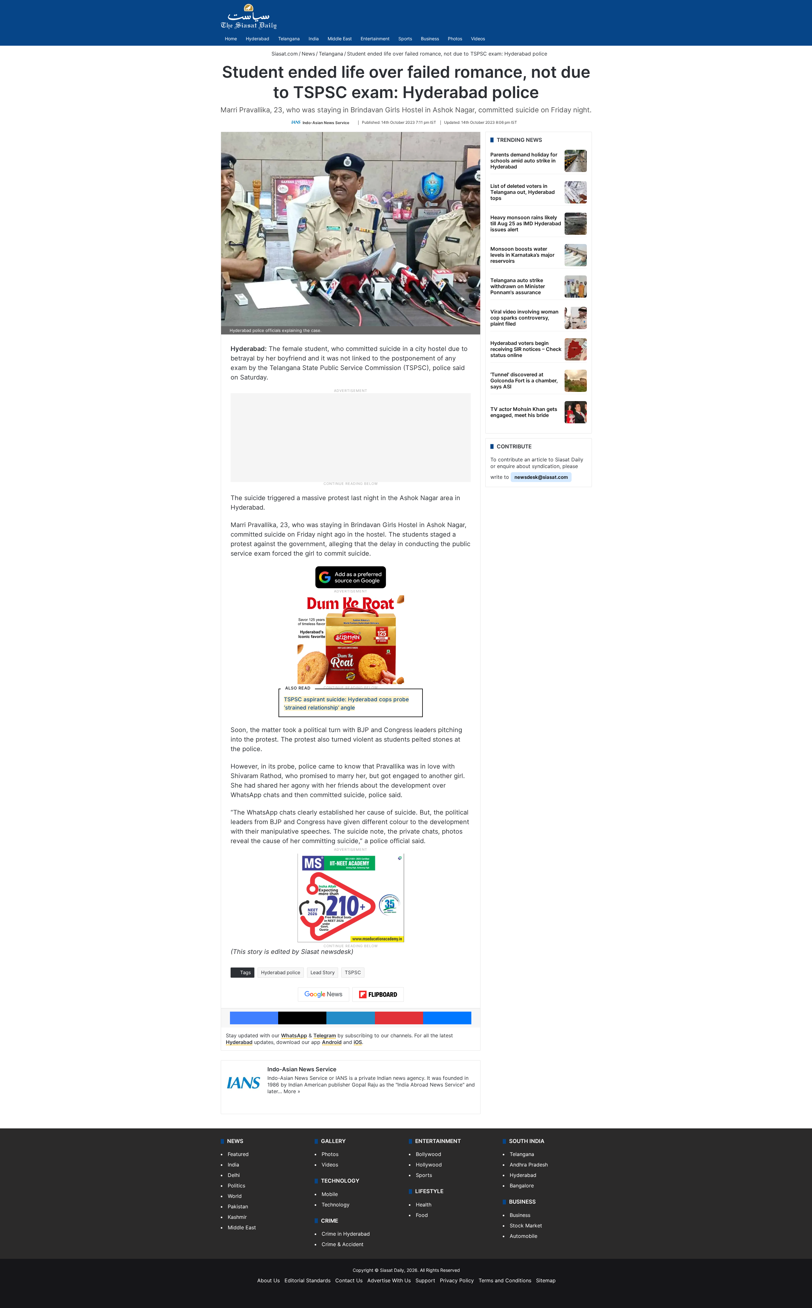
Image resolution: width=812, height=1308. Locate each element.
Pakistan (238, 1206)
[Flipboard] (378, 994)
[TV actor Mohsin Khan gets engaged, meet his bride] (576, 412)
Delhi (234, 1175)
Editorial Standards (308, 1280)
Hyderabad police (280, 972)
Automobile (523, 1236)
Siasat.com (284, 53)
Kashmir (237, 1217)
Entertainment (375, 38)
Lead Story (323, 972)
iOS (358, 1042)
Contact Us (349, 1280)
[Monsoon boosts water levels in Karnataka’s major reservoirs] (576, 255)
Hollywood (429, 1164)
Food (422, 1215)
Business (430, 38)
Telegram (324, 1035)
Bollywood (428, 1154)
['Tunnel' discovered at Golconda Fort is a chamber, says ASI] (576, 381)
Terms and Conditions (505, 1280)
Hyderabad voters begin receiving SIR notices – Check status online (525, 349)
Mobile (330, 1194)
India (314, 38)
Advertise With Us (389, 1280)
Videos (478, 38)
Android (332, 1042)
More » (292, 1091)
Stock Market (526, 1225)
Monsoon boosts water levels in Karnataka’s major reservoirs (522, 255)
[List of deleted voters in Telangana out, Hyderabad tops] (576, 192)
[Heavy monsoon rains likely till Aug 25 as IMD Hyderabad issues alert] (576, 224)
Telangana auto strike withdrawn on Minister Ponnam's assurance (517, 286)
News (308, 53)
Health (423, 1204)
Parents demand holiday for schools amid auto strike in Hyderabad (523, 160)
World (235, 1196)
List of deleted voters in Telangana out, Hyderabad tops (522, 192)
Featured (238, 1154)
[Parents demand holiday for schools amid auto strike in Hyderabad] (576, 161)
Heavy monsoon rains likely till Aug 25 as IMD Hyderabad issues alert (525, 223)
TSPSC (353, 972)
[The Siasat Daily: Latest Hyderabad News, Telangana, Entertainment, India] (249, 16)
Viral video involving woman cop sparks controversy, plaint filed (524, 317)
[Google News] (323, 994)
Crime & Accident (342, 1244)
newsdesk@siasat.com (541, 477)
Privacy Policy (457, 1280)
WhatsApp (294, 1035)
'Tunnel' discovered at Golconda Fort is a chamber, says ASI (524, 380)
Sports (405, 38)
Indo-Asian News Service (326, 122)
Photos (455, 38)
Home (231, 38)
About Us (268, 1280)
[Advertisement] (351, 437)
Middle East (340, 38)
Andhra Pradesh (529, 1164)
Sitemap (546, 1280)
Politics (236, 1185)
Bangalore (522, 1185)
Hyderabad (257, 38)
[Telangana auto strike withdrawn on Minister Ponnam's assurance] (576, 286)
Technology (336, 1204)
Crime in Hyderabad (346, 1234)
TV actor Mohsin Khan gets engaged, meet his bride (523, 412)
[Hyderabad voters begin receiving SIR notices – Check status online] (576, 349)
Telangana (289, 38)
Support (425, 1280)
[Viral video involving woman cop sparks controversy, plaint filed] (576, 318)
